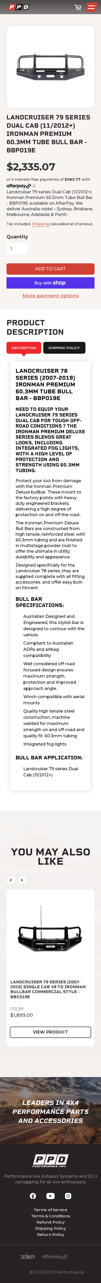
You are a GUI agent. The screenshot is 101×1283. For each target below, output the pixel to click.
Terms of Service (50, 1209)
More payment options (51, 296)
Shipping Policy (50, 1228)
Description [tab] (24, 348)
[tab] (64, 348)
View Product (50, 1032)
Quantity (17, 237)
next (22, 880)
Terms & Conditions (50, 1215)
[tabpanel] (50, 576)
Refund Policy (50, 1222)
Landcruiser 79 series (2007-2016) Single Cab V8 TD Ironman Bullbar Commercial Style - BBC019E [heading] (48, 989)
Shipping (40, 224)
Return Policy (50, 1234)
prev (10, 880)
